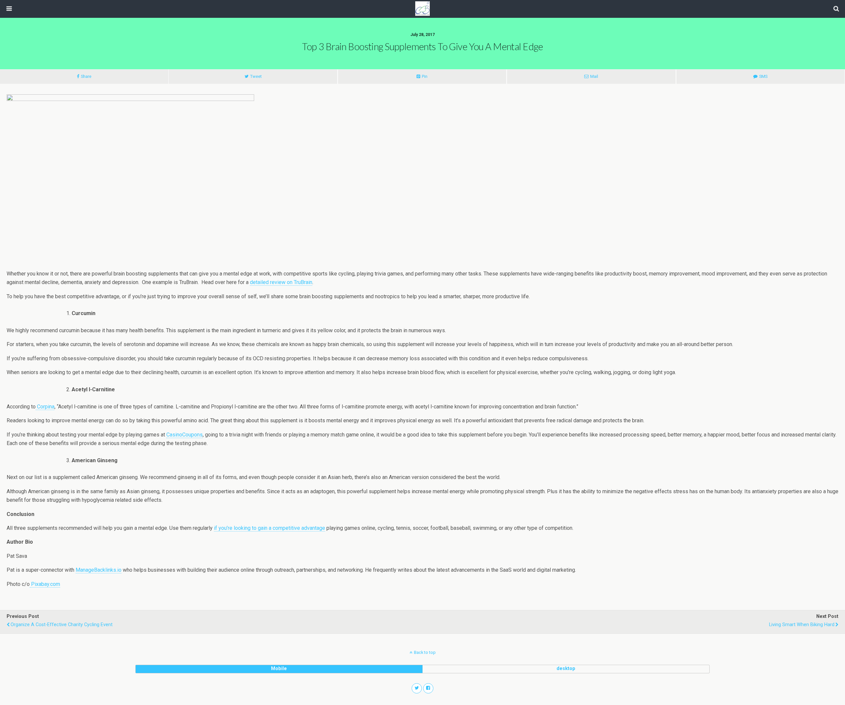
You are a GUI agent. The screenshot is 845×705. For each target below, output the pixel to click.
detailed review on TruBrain (281, 282)
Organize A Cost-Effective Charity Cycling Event (62, 624)
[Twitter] (417, 688)
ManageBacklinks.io (98, 570)
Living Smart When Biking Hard (801, 624)
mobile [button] (279, 668)
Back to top (425, 652)
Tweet (256, 76)
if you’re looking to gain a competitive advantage (269, 528)
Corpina (45, 406)
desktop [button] (566, 668)
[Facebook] (428, 688)
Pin (424, 76)
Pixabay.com (45, 584)
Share (86, 76)
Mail (594, 76)
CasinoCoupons (184, 435)
